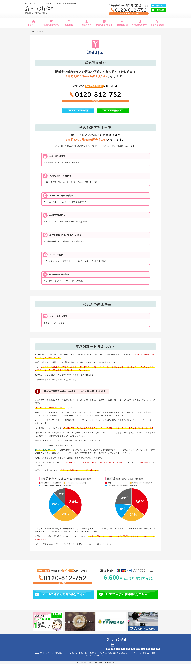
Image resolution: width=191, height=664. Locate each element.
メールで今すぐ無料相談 (64, 594)
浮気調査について (51, 25)
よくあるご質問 (157, 25)
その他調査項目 (122, 25)
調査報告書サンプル (104, 25)
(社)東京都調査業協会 (44, 450)
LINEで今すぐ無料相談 (127, 594)
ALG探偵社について (140, 25)
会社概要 (152, 653)
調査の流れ (87, 25)
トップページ (33, 25)
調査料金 (69, 25)
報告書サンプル (96, 653)
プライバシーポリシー (96, 656)
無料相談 (160, 10)
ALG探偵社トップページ (44, 653)
